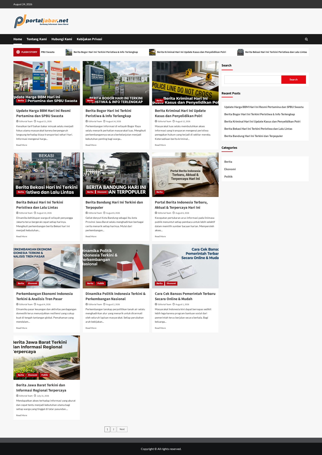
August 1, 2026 (182, 304)
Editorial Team (26, 121)
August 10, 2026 (44, 213)
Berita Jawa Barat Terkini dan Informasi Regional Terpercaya (41, 388)
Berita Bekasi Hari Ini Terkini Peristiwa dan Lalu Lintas (261, 52)
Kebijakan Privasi (89, 39)
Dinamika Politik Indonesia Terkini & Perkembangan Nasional (116, 296)
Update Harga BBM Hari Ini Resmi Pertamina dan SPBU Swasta (43, 113)
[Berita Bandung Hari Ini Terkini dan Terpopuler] (116, 174)
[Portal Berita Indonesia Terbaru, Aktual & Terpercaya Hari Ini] (185, 174)
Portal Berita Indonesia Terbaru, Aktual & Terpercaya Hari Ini (181, 205)
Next (122, 429)
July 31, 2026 (43, 395)
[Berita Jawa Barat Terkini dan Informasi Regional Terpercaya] (46, 357)
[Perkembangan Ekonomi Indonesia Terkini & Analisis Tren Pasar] (46, 266)
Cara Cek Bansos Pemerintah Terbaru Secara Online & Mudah (185, 296)
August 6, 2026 (182, 213)
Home (17, 39)
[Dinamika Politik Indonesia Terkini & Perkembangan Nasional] (116, 266)
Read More (21, 145)
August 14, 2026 (113, 121)
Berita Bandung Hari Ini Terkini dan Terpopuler (253, 136)
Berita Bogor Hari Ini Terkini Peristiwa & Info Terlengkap (90, 52)
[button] (306, 39)
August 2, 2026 (113, 304)
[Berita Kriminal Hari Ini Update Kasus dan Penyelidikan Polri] (185, 83)
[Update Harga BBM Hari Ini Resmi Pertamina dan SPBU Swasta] (46, 83)
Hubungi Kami (61, 39)
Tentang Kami (37, 39)
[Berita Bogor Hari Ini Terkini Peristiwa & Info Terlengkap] (116, 83)
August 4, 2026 (43, 304)
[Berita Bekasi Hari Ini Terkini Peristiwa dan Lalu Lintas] (46, 174)
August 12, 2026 (183, 121)
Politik (100, 283)
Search (226, 65)
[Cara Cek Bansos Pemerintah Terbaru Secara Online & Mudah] (185, 266)
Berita (21, 100)
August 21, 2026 (44, 121)
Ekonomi (101, 192)
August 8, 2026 (113, 213)
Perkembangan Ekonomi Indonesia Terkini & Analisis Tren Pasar (44, 296)
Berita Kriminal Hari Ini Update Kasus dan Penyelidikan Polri (176, 52)
